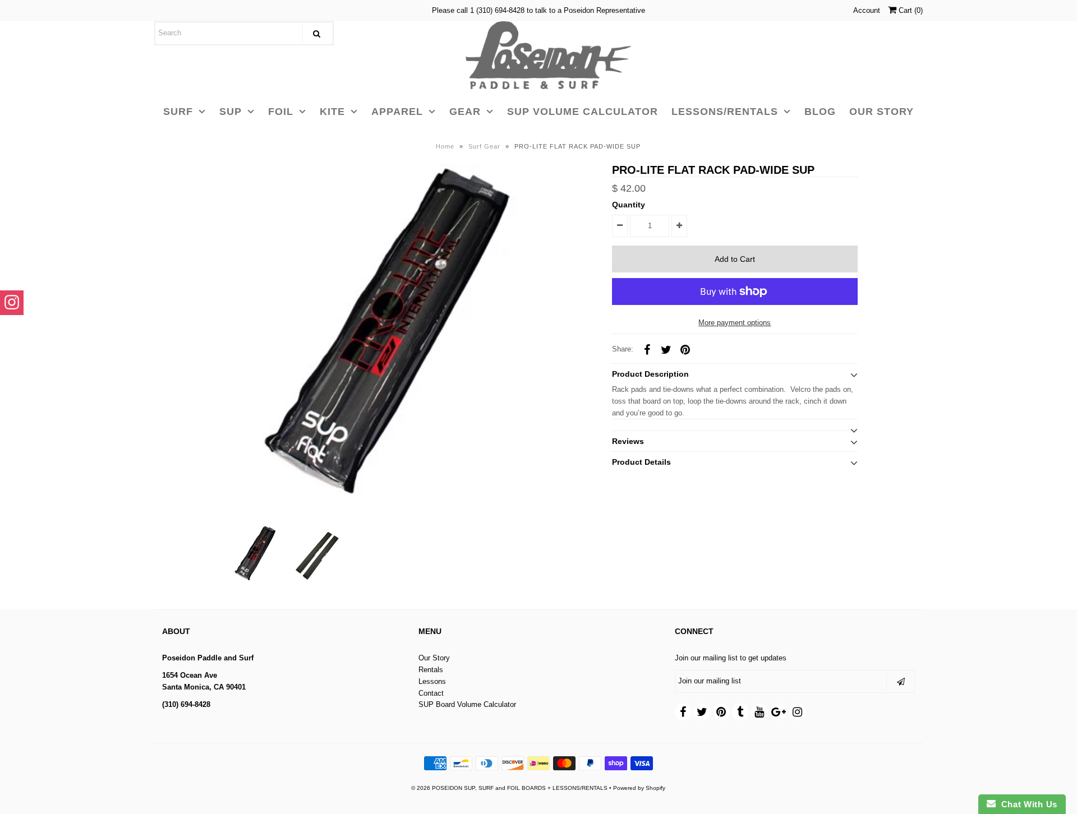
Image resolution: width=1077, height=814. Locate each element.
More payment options (734, 322)
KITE (332, 111)
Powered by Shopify (639, 788)
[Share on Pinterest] (684, 349)
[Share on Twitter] (665, 349)
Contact (431, 693)
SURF (178, 111)
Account (866, 10)
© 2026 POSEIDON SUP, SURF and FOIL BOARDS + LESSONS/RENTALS (509, 788)
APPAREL (397, 111)
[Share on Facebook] (646, 349)
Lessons (432, 681)
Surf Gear (484, 146)
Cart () (909, 10)
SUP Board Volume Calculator (467, 704)
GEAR (465, 111)
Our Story (434, 658)
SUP (230, 111)
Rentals (430, 669)
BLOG (820, 111)
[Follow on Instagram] (12, 302)
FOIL (280, 111)
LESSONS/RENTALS (724, 111)
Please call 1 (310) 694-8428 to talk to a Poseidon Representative (538, 10)
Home (445, 146)
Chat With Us (1026, 804)
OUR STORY (881, 111)
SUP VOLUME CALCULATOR (582, 111)
